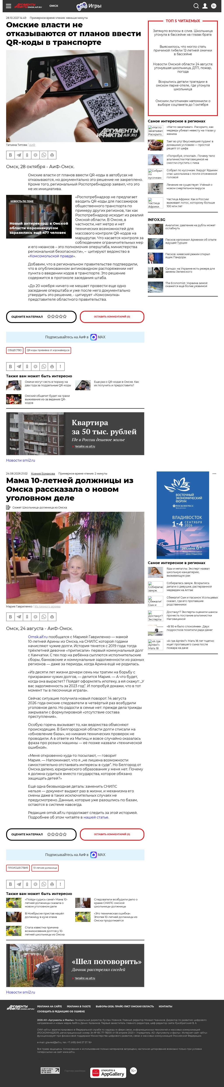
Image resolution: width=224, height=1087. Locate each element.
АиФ (32, 144)
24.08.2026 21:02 (17, 473)
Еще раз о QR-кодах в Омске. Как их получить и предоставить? (116, 383)
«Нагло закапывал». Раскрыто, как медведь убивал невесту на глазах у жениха (191, 130)
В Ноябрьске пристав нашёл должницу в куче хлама (44, 915)
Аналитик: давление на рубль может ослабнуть (190, 227)
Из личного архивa (47, 606)
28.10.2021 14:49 (16, 17)
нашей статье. (96, 817)
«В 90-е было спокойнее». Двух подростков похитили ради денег (190, 628)
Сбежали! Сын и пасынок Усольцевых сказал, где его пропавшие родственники (192, 601)
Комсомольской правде (51, 256)
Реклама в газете (79, 1006)
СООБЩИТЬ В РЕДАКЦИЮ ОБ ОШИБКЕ (61, 1011)
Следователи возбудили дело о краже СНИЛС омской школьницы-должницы (116, 903)
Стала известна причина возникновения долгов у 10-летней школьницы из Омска (45, 931)
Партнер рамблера (75, 1070)
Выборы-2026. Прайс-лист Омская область (125, 1006)
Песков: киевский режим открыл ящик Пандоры (187, 256)
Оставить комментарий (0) (112, 316)
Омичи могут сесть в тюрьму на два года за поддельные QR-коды (48, 383)
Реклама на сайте (49, 1006)
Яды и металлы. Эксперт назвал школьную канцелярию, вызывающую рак (188, 572)
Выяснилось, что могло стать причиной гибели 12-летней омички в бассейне (183, 50)
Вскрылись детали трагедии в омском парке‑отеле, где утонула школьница (183, 85)
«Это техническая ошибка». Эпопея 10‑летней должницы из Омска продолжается (115, 917)
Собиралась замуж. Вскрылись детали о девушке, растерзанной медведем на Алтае (189, 586)
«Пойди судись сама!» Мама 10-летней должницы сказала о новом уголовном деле (46, 903)
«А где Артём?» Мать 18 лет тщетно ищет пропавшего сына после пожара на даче (190, 644)
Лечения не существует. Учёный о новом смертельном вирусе (189, 186)
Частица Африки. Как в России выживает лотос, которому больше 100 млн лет (191, 203)
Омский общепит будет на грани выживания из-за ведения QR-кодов (47, 399)
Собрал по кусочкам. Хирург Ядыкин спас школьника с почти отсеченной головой (192, 174)
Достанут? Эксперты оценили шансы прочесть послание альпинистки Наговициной (192, 615)
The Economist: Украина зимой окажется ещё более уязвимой (186, 285)
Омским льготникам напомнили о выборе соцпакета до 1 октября (183, 103)
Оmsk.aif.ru (38, 637)
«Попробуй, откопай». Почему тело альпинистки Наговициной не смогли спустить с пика (191, 159)
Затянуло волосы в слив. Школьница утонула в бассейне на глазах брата (183, 33)
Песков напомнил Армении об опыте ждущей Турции (190, 241)
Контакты (165, 1006)
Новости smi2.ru (20, 460)
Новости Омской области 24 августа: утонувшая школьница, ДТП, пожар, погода (183, 68)
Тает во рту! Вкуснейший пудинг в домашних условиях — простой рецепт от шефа (190, 145)
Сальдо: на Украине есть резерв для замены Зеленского (190, 270)
